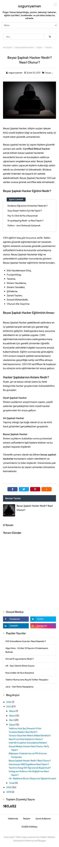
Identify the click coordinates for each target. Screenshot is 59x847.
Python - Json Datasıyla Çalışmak (24, 225)
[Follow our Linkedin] (16, 625)
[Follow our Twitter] (43, 619)
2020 (9, 787)
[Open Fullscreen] (55, 4)
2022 (9, 702)
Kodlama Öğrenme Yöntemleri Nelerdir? (28, 206)
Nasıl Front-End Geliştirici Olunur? (26, 739)
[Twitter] (24, 489)
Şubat (12, 724)
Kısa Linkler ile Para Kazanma (19, 673)
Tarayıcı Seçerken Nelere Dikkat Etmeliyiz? (30, 735)
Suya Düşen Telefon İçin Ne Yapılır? (25, 210)
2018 (8, 792)
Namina (29, 840)
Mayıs (12, 711)
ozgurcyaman (28, 837)
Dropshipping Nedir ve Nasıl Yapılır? (25, 220)
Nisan (12, 715)
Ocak (12, 783)
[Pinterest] (35, 489)
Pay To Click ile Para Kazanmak (23, 215)
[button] (46, 489)
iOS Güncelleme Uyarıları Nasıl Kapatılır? (25, 641)
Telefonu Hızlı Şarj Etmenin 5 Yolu (25, 728)
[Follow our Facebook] (16, 619)
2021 (8, 706)
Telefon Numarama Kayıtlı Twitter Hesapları (26, 679)
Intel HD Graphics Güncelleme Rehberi (28, 742)
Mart (11, 720)
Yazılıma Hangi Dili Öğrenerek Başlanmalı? (30, 768)
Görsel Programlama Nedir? (19, 659)
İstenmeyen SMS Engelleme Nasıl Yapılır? (29, 764)
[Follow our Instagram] (43, 625)
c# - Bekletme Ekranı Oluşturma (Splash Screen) (32, 778)
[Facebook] (12, 489)
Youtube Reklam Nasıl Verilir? (23, 732)
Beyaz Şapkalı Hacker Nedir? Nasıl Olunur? (30, 760)
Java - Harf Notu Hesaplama (19, 686)
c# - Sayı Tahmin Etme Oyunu (19, 666)
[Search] (50, 37)
